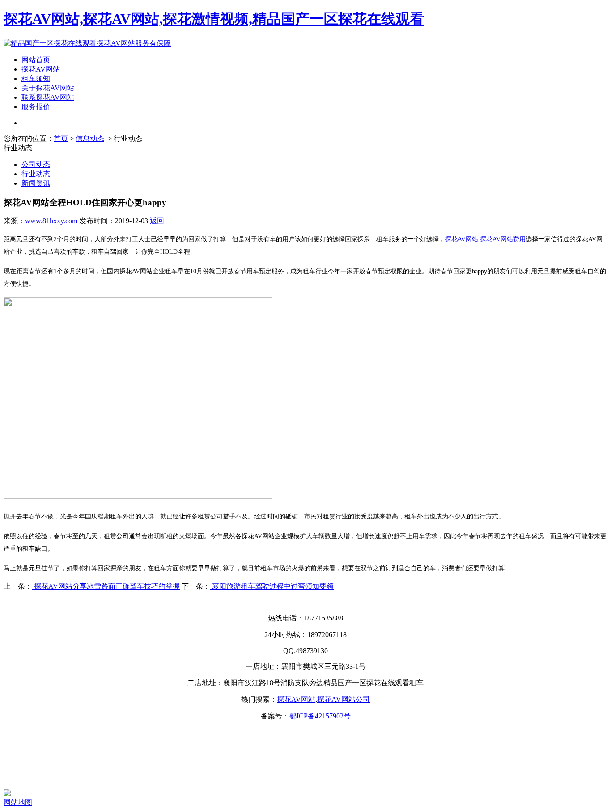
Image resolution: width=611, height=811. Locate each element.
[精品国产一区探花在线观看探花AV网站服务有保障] (87, 43)
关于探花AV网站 (47, 88)
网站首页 (35, 60)
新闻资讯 (35, 183)
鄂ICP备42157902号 (320, 716)
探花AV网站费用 (503, 239)
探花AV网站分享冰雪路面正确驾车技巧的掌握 (106, 586)
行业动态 (35, 174)
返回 (157, 221)
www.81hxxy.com (51, 221)
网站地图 (18, 802)
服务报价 (35, 106)
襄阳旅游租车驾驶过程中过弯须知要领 (272, 586)
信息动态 (90, 138)
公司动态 (35, 164)
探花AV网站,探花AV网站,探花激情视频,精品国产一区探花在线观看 (214, 19)
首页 (61, 138)
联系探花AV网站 (47, 97)
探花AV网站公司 (343, 699)
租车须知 (35, 78)
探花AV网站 (40, 69)
